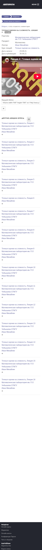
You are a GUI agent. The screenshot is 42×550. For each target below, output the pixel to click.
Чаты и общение (6, 540)
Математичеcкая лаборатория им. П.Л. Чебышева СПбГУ (27, 38)
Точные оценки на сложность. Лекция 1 (18, 123)
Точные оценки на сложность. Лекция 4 (15, 21)
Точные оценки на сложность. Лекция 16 (18, 379)
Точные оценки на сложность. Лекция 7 (18, 211)
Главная (6, 16)
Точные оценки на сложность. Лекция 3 (18, 161)
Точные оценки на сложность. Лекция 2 (18, 142)
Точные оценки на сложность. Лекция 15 (18, 361)
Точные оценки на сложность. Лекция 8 (18, 230)
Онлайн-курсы (6, 527)
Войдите (4, 26)
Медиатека (16, 16)
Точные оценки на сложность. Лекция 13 (18, 323)
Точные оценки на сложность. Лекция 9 (18, 249)
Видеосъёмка (6, 549)
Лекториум (9, 4)
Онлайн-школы (6, 533)
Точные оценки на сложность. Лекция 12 (18, 305)
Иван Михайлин (21, 45)
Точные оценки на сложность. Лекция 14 (18, 342)
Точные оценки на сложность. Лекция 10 (18, 267)
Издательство (6, 546)
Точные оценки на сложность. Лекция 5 (18, 179)
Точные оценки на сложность (27, 48)
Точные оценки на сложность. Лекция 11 (18, 286)
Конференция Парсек (8, 536)
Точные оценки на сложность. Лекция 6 (18, 198)
